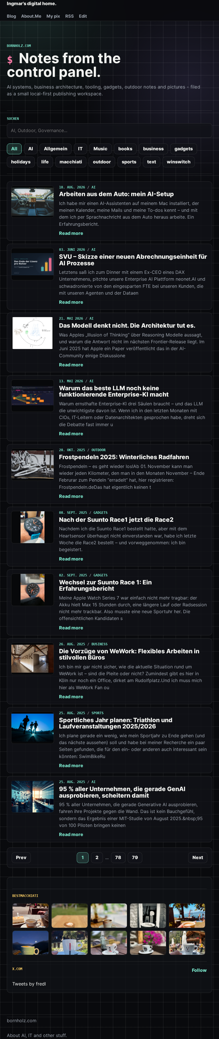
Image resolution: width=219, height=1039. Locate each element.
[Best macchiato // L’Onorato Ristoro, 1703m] (187, 943)
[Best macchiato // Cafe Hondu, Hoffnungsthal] (148, 915)
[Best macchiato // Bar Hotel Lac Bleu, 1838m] (69, 943)
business (153, 148)
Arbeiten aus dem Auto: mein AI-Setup (116, 194)
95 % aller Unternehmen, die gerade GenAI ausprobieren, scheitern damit (122, 792)
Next (197, 857)
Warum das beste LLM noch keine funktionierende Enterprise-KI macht (114, 391)
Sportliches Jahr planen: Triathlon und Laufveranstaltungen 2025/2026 (116, 723)
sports (129, 162)
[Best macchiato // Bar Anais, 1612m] (148, 943)
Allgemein (55, 148)
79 (135, 857)
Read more (71, 233)
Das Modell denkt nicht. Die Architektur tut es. (127, 325)
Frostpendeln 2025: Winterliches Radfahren (124, 457)
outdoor (102, 162)
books (125, 148)
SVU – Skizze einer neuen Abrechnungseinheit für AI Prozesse (133, 259)
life (45, 162)
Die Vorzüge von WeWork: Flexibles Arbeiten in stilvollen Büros (129, 654)
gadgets (184, 148)
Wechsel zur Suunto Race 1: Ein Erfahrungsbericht (105, 585)
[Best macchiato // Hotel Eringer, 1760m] (30, 943)
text (151, 162)
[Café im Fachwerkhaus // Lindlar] (30, 915)
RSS (69, 16)
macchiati (71, 162)
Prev (21, 857)
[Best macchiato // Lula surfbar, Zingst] (69, 915)
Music (101, 148)
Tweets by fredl (29, 984)
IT (80, 148)
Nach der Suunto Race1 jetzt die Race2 (116, 519)
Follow (199, 970)
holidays (21, 162)
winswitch (178, 162)
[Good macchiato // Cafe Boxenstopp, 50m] (108, 915)
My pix (53, 16)
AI (30, 148)
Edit (83, 16)
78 (118, 857)
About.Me (31, 16)
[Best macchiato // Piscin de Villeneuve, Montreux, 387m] (187, 915)
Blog (11, 16)
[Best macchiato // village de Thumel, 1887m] (108, 943)
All (14, 148)
